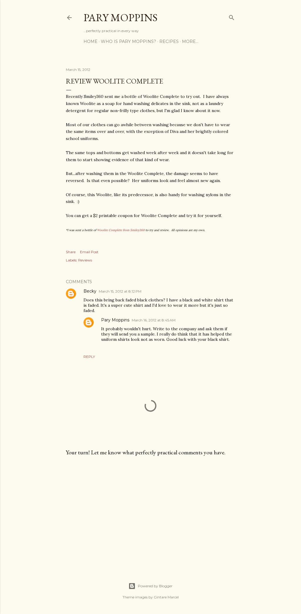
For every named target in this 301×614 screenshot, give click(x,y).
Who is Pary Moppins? (128, 41)
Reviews (85, 260)
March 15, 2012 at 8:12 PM (120, 291)
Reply (89, 356)
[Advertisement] (150, 512)
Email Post (89, 252)
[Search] (231, 16)
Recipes (169, 41)
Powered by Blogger (155, 586)
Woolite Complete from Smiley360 (121, 230)
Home (90, 41)
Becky (89, 291)
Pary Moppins (120, 17)
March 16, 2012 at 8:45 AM (153, 320)
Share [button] (71, 252)
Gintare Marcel (166, 597)
